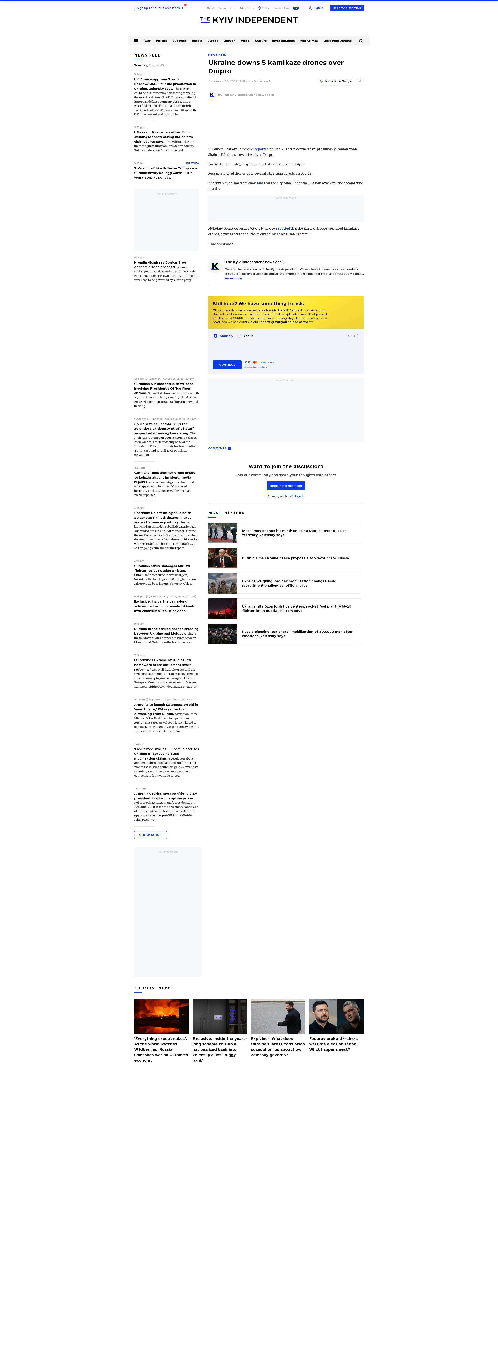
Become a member (286, 486)
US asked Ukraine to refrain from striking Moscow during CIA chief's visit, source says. (163, 137)
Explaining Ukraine (337, 40)
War (147, 40)
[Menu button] (136, 40)
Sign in (300, 496)
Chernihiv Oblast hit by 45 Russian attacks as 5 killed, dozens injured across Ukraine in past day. (163, 517)
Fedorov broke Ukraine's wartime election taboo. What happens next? (333, 1044)
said (259, 183)
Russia (197, 40)
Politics (161, 40)
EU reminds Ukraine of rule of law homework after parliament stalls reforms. (162, 664)
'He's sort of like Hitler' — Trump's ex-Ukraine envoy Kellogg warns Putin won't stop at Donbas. (165, 172)
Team (222, 8)
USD (351, 336)
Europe (213, 40)
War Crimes (309, 40)
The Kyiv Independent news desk (248, 94)
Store (265, 8)
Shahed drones (222, 244)
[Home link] (249, 20)
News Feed (217, 54)
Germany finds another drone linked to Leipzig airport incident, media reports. (164, 477)
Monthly (226, 336)
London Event (283, 8)
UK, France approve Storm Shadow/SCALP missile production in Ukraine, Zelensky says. (165, 83)
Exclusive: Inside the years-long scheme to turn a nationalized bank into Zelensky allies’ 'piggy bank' (164, 606)
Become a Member (347, 8)
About (210, 8)
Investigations (283, 40)
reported (261, 149)
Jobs (233, 8)
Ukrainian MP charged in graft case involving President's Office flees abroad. (163, 388)
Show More (150, 835)
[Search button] (361, 41)
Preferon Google (338, 81)
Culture (261, 40)
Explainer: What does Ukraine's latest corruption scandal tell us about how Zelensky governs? (278, 1046)
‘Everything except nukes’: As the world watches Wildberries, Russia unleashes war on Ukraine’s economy (161, 1049)
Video (245, 40)
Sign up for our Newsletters (160, 8)
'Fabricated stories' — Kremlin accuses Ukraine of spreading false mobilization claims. (166, 753)
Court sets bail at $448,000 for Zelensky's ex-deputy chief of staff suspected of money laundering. (164, 428)
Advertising (246, 8)
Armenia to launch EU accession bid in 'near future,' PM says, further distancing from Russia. (166, 709)
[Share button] (360, 81)
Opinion (229, 40)
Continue (227, 364)
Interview (192, 163)
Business (180, 40)
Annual (248, 336)
